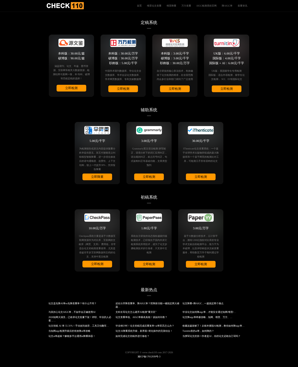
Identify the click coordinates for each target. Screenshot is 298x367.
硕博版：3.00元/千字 (175, 58)
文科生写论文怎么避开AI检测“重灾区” (136, 312)
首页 (139, 5)
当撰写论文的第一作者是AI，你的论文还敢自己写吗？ (211, 336)
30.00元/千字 (200, 141)
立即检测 (71, 88)
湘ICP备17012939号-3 (149, 356)
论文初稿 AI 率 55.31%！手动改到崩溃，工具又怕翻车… (78, 326)
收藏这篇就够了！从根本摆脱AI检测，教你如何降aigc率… (213, 326)
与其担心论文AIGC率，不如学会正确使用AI (72, 312)
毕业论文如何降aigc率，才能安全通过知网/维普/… (209, 312)
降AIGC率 (227, 5)
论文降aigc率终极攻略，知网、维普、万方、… (207, 317)
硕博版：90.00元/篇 (71, 58)
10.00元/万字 (97, 228)
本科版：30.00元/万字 (123, 53)
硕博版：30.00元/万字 (123, 58)
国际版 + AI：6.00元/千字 (226, 63)
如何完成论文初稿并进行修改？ (132, 336)
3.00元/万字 (201, 228)
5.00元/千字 (97, 141)
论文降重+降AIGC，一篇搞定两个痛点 (202, 303)
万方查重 (186, 5)
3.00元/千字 (149, 141)
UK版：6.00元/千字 (226, 53)
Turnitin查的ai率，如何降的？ (198, 331)
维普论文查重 (154, 5)
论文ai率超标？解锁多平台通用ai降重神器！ (71, 336)
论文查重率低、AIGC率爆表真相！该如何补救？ (141, 317)
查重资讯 (242, 5)
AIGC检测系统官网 (206, 5)
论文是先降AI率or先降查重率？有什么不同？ (72, 303)
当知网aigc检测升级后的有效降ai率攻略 (69, 331)
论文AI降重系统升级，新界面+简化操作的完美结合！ (144, 331)
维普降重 (171, 5)
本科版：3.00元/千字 (175, 53)
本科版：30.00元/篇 (71, 53)
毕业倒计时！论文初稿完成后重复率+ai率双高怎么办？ (145, 326)
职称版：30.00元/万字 (175, 63)
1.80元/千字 (149, 228)
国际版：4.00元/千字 (227, 58)
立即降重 (97, 177)
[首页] (65, 5)
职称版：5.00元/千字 (123, 63)
